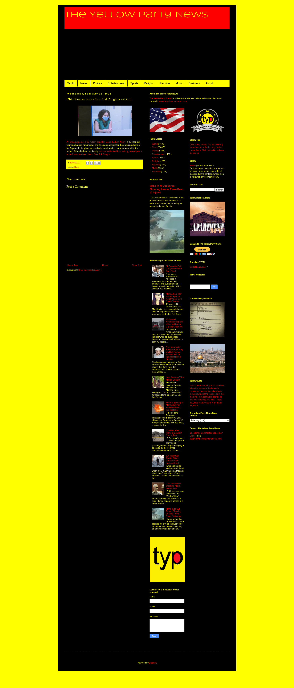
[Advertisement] (147, 54)
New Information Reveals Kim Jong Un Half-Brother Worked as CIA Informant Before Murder (174, 353)
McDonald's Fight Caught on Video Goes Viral (174, 268)
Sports (134, 83)
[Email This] (87, 163)
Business (194, 83)
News (83, 83)
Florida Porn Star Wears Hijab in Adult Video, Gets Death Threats (174, 298)
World (71, 83)
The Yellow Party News (136, 15)
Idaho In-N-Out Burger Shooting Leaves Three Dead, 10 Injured (167, 189)
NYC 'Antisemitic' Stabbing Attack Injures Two (174, 486)
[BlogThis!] (91, 163)
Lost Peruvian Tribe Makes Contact (175, 378)
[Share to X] (95, 163)
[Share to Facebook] (99, 163)
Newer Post (72, 265)
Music (179, 83)
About (209, 83)
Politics (97, 83)
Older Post (137, 265)
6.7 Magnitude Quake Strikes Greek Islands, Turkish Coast (172, 459)
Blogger (152, 663)
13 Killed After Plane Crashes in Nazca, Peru (174, 433)
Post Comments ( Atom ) (90, 270)
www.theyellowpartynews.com (173, 101)
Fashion (165, 83)
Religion (149, 83)
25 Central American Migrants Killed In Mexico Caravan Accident (174, 323)
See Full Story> (102, 154)
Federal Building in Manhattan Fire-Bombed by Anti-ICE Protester (175, 406)
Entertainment (116, 83)
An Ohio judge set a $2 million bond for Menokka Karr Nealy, (96, 142)
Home (105, 265)
